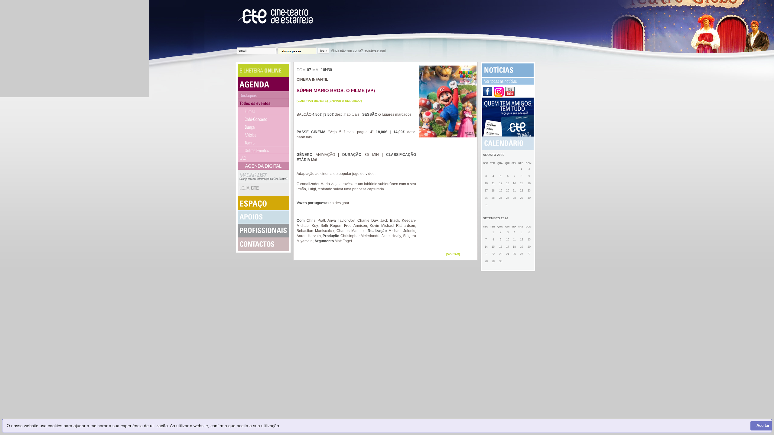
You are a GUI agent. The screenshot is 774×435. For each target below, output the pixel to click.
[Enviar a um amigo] (345, 100)
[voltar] (453, 254)
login (323, 50)
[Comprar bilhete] (312, 100)
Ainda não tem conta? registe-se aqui (358, 50)
